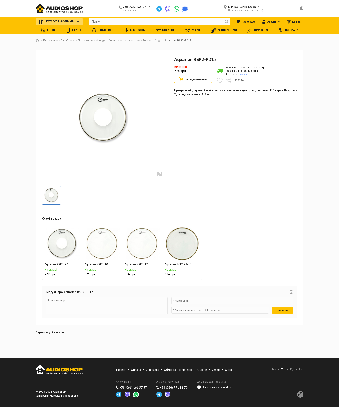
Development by (300, 394)
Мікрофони (138, 30)
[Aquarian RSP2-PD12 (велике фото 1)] (51, 195)
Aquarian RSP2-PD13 (58, 264)
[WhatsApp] (176, 9)
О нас (228, 370)
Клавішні (168, 30)
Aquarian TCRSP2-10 (178, 264)
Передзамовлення (196, 79)
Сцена (51, 30)
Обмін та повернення (178, 370)
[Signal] (185, 9)
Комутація (260, 30)
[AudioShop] (59, 8)
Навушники (105, 30)
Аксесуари (291, 30)
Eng (301, 369)
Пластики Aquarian (89, 40)
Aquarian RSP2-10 (96, 264)
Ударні (195, 30)
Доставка (152, 370)
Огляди (202, 370)
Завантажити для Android (217, 387)
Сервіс (216, 370)
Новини (121, 370)
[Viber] (167, 9)
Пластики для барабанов (58, 40)
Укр (283, 369)
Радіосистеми (227, 30)
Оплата (136, 370)
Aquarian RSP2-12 (136, 264)
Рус (292, 369)
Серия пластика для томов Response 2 (133, 40)
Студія (76, 30)
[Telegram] (159, 9)
